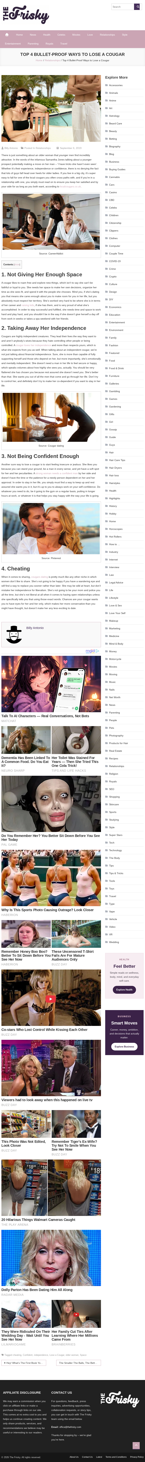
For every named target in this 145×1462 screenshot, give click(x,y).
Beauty (113, 131)
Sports (112, 812)
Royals (49, 43)
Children (113, 215)
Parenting (33, 43)
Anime (112, 100)
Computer (114, 245)
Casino (113, 192)
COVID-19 (115, 261)
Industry (113, 551)
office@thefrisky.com (70, 1427)
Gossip (113, 429)
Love (90, 34)
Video (112, 926)
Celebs (61, 34)
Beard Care (115, 123)
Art (110, 108)
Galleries (114, 383)
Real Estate (115, 750)
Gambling (114, 391)
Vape (112, 911)
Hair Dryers (115, 467)
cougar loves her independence (33, 345)
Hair (111, 452)
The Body (114, 858)
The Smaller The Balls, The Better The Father (80, 1362)
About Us (74, 1457)
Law (111, 574)
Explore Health (124, 989)
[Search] (137, 7)
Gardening (115, 406)
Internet (113, 559)
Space (83, 1355)
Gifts (111, 414)
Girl (111, 421)
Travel (63, 43)
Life (111, 590)
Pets (111, 727)
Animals (113, 92)
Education (114, 314)
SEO (111, 789)
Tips (111, 865)
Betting (113, 138)
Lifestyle (113, 597)
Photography (116, 735)
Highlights (114, 498)
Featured (114, 353)
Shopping (114, 796)
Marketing (114, 628)
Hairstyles (114, 483)
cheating (17, 1355)
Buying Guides (117, 169)
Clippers (113, 230)
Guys (112, 444)
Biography (114, 146)
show (16, 264)
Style (124, 34)
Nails (112, 689)
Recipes (113, 758)
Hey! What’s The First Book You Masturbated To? (26, 1362)
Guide (112, 437)
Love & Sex (115, 605)
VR (110, 934)
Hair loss (114, 475)
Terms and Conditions (116, 1457)
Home (19, 34)
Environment (116, 330)
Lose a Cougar (57, 1355)
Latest (99, 1457)
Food (112, 360)
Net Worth (114, 697)
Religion (113, 773)
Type (112, 903)
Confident (28, 1355)
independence (41, 1355)
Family (113, 337)
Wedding (114, 942)
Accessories (116, 85)
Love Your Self (117, 613)
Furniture (114, 376)
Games (113, 398)
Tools (112, 880)
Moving (113, 674)
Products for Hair (118, 743)
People (113, 720)
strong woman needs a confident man (57, 473)
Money (113, 651)
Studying (114, 819)
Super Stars (115, 835)
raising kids (28, 305)
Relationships (107, 34)
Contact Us (87, 1457)
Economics (115, 307)
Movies (76, 34)
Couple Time (116, 253)
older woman (72, 1355)
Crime (112, 268)
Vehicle (113, 919)
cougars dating (39, 576)
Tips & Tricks (116, 873)
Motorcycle (115, 659)
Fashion (113, 345)
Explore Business (124, 1046)
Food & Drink (116, 368)
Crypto (113, 276)
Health (46, 34)
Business (114, 161)
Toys (111, 888)
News (33, 34)
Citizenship (115, 223)
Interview (114, 567)
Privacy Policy (137, 1457)
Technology (115, 850)
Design (113, 291)
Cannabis (114, 177)
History (113, 506)
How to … (114, 544)
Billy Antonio (11, 148)
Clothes (113, 238)
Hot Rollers (115, 536)
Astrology (114, 115)
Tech (111, 842)
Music (112, 682)
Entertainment (13, 43)
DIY (111, 299)
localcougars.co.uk (70, 186)
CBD (111, 200)
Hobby (112, 513)
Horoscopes (116, 529)
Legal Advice (116, 582)
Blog (111, 154)
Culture (113, 284)
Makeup (113, 620)
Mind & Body (116, 643)
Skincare (114, 804)
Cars (111, 184)
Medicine (114, 636)
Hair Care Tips (117, 460)
